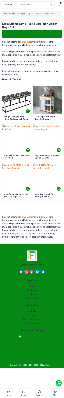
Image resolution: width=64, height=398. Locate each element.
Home (8, 395)
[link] (16, 100)
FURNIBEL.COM (31, 365)
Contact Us (32, 290)
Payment (32, 315)
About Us (32, 286)
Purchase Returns (32, 319)
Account (39, 395)
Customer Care (32, 323)
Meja (15, 13)
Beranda (7, 13)
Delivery (32, 311)
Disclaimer (32, 294)
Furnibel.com (26, 42)
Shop (23, 395)
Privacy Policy (32, 298)
